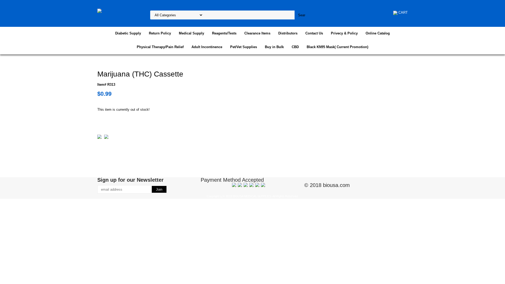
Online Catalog (378, 33)
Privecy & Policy (344, 33)
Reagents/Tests (224, 33)
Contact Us (314, 33)
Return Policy (160, 33)
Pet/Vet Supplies (243, 47)
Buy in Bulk (274, 47)
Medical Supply (191, 33)
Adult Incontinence (206, 47)
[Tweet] (99, 138)
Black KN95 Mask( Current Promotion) (337, 47)
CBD (295, 47)
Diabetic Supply (128, 33)
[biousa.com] (108, 11)
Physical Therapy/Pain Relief (160, 47)
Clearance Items (257, 33)
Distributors (287, 33)
